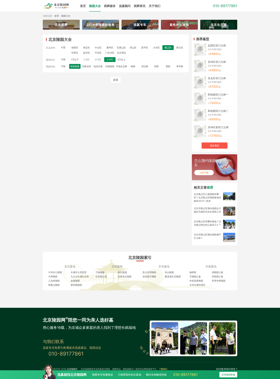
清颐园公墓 (217, 272)
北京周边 (121, 52)
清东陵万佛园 (149, 276)
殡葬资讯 (140, 6)
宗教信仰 (86, 66)
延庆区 (86, 52)
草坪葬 (179, 66)
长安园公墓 (101, 276)
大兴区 (156, 47)
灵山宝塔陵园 (149, 272)
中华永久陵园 (55, 272)
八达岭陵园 (54, 280)
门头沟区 (109, 52)
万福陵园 (100, 272)
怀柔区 (74, 52)
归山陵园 (169, 272)
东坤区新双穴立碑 (218, 127)
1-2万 (86, 59)
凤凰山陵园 (54, 284)
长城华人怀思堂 (79, 272)
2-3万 (98, 59)
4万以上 (121, 59)
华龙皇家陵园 (196, 280)
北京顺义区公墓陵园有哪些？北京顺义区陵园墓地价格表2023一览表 (207, 197)
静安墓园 (122, 272)
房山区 (133, 47)
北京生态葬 (219, 24)
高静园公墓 (217, 276)
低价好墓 (98, 66)
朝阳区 (74, 47)
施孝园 (192, 272)
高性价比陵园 (179, 24)
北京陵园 (71, 369)
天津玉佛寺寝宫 (197, 284)
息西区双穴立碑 (217, 45)
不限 (63, 47)
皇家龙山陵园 (124, 276)
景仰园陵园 (76, 284)
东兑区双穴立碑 (217, 78)
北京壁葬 (61, 24)
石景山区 (121, 47)
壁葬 (168, 66)
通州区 (109, 47)
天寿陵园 (52, 276)
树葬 (133, 66)
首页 (83, 6)
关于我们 (154, 6)
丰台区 (98, 47)
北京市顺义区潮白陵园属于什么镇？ (207, 236)
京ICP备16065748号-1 (226, 369)
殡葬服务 (110, 6)
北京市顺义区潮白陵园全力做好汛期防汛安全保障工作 (207, 210)
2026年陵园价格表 (101, 24)
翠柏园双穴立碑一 (218, 94)
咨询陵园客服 (228, 374)
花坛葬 (144, 66)
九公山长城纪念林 (80, 276)
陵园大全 (95, 6)
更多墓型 (214, 145)
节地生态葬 (121, 66)
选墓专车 (140, 24)
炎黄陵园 (75, 280)
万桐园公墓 (195, 276)
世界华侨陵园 (218, 280)
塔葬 (156, 66)
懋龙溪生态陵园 (173, 276)
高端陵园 (109, 66)
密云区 (179, 47)
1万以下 (75, 59)
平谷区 (98, 52)
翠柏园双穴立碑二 (218, 111)
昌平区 (144, 47)
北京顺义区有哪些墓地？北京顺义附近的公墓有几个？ (207, 223)
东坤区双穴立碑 (217, 61)
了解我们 (163, 369)
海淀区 (86, 47)
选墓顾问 (125, 6)
